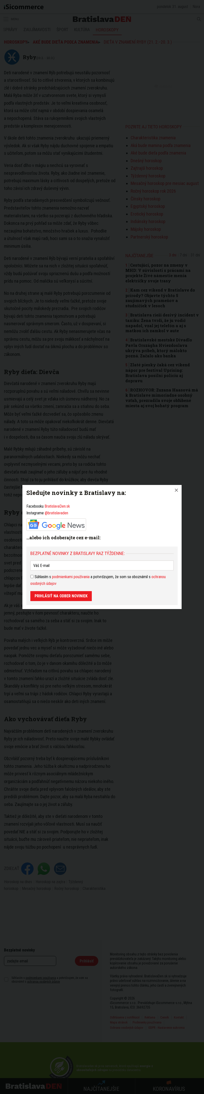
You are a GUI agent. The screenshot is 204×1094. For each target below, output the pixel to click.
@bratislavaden (56, 513)
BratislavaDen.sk (57, 506)
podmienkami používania (71, 576)
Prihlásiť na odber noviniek (61, 596)
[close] (176, 490)
